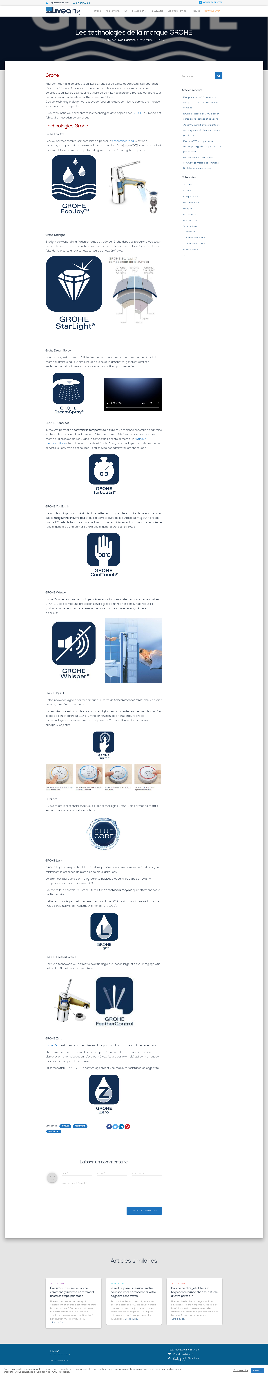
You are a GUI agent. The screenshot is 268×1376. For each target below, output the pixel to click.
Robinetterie (113, 11)
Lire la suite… (57, 1322)
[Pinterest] (127, 1126)
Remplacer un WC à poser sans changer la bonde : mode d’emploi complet (200, 102)
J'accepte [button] (257, 1371)
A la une (187, 185)
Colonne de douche (195, 238)
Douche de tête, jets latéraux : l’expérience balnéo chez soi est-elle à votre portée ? (194, 1292)
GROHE (138, 113)
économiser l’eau (123, 141)
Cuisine (97, 11)
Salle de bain (139, 11)
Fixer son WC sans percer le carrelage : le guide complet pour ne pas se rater (202, 146)
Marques (195, 11)
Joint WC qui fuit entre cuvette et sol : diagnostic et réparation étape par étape (201, 130)
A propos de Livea (212, 2)
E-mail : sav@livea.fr (183, 1354)
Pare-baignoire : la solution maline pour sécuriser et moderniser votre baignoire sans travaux (133, 1292)
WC (125, 11)
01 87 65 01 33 (81, 3)
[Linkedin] (121, 1126)
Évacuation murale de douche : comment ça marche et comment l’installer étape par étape (201, 163)
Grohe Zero (53, 1045)
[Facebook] (109, 1126)
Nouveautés (157, 11)
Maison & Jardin (191, 203)
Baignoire (190, 232)
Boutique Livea (212, 11)
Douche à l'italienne (195, 244)
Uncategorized (191, 250)
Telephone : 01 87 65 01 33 (183, 1350)
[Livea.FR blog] (63, 11)
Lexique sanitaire (177, 11)
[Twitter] (115, 1126)
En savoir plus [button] (240, 1371)
